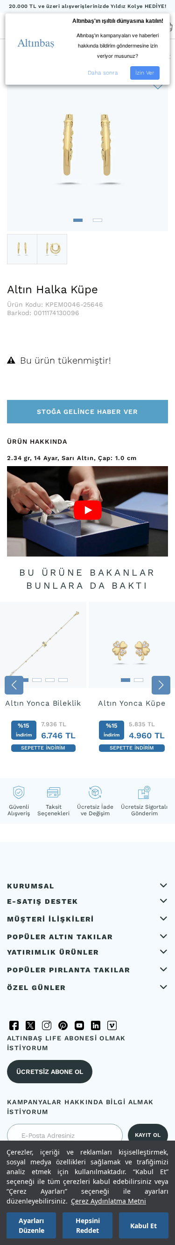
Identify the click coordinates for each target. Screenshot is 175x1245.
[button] (78, 220)
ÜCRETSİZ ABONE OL (49, 1071)
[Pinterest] (63, 1025)
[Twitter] (30, 1025)
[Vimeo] (112, 1025)
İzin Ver (144, 72)
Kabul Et (143, 1225)
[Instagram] (46, 1025)
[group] (43, 682)
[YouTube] (79, 1025)
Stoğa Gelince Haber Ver (87, 411)
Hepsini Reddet (88, 1225)
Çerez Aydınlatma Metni (108, 1201)
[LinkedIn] (95, 1025)
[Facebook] (14, 1025)
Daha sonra (103, 72)
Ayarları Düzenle (31, 1225)
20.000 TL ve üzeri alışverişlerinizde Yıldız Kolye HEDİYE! (88, 6)
